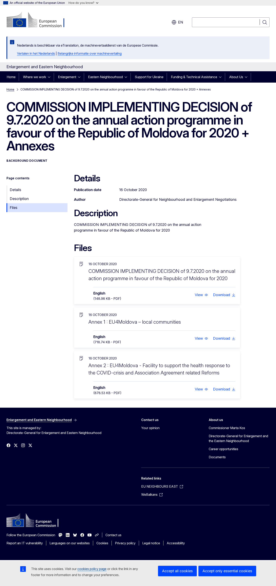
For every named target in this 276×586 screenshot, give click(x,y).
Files (13, 207)
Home (11, 77)
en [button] (180, 22)
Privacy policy (125, 543)
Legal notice (151, 543)
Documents (217, 457)
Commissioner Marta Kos (227, 428)
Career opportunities (223, 449)
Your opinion (150, 428)
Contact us (113, 535)
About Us (236, 77)
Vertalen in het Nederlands (36, 53)
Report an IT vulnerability (24, 543)
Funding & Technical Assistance (194, 77)
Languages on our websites (70, 543)
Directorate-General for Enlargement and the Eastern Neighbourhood (238, 438)
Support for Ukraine (149, 77)
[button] (201, 295)
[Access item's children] (50, 77)
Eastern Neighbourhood (105, 77)
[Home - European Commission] (39, 20)
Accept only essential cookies (227, 571)
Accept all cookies (177, 571)
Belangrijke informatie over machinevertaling (90, 53)
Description (19, 199)
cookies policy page (91, 569)
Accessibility (176, 543)
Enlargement (67, 77)
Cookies (102, 543)
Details (15, 190)
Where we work (34, 77)
